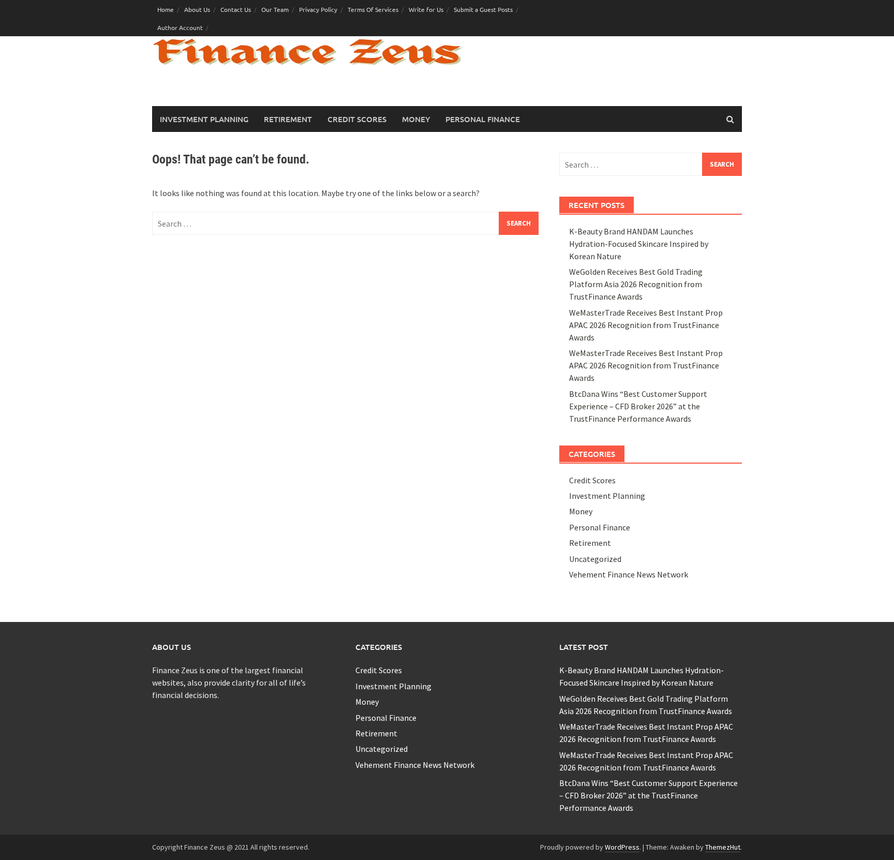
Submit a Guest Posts (483, 9)
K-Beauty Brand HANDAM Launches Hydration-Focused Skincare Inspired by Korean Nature (638, 243)
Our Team (275, 9)
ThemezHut (722, 847)
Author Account (180, 27)
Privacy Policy (318, 9)
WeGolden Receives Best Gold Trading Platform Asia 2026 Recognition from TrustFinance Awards (636, 284)
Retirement (288, 119)
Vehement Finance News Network (628, 574)
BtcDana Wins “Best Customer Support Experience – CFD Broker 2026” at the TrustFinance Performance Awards (638, 406)
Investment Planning (204, 119)
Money (416, 119)
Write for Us (426, 9)
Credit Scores (356, 119)
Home (165, 9)
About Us (197, 9)
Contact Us (235, 9)
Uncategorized (595, 559)
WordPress (622, 847)
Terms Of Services (373, 9)
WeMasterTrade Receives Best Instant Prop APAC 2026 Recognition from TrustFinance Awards (646, 325)
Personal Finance (482, 119)
